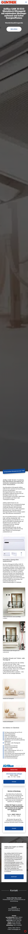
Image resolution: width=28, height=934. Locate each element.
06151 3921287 (17, 920)
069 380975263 (17, 919)
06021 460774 (16, 928)
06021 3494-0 (18, 917)
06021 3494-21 (16, 814)
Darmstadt (9, 920)
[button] (23, 543)
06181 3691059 (16, 922)
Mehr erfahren (14, 29)
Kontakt (14, 781)
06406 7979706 (16, 923)
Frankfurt (9, 919)
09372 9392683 (17, 925)
